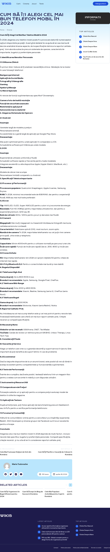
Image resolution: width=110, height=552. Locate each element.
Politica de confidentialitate (80, 547)
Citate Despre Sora (90, 41)
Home (2, 30)
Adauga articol (100, 4)
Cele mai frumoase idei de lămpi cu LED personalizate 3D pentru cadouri (56, 533)
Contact (56, 547)
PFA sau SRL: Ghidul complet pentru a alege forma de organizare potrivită (55, 539)
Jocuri (34, 4)
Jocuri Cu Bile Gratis (90, 52)
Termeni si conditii (96, 547)
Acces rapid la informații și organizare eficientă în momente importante (55, 527)
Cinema (26, 4)
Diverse (9, 30)
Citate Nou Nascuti (89, 36)
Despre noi (107, 547)
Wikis (6, 3)
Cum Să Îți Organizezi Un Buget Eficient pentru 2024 (10, 493)
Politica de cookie (65, 547)
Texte (41, 4)
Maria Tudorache (20, 464)
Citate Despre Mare (90, 46)
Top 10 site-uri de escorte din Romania (93, 58)
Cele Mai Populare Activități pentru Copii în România (54, 493)
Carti (18, 4)
